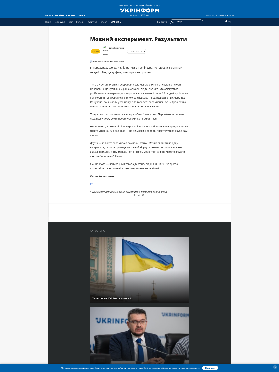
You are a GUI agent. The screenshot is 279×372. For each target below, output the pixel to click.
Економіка (60, 22)
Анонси (81, 15)
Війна (48, 22)
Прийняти (210, 368)
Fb (91, 184)
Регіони (80, 22)
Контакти (162, 22)
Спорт (104, 22)
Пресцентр (71, 15)
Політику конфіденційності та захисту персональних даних (171, 368)
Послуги (49, 15)
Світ (71, 22)
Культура (92, 22)
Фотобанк (59, 15)
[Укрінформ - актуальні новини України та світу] (139, 10)
